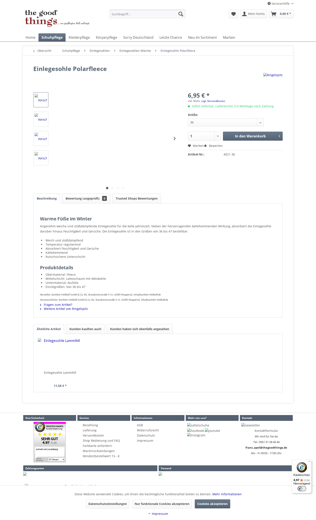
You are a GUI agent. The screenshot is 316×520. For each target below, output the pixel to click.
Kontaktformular (266, 431)
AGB (140, 425)
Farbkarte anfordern (97, 446)
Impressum (145, 440)
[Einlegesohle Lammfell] (60, 353)
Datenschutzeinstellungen (107, 504)
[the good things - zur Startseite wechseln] (57, 20)
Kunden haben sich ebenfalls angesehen (139, 329)
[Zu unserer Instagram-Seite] (196, 435)
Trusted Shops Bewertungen (137, 198)
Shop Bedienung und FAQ (101, 440)
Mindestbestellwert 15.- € (101, 456)
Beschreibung (47, 198)
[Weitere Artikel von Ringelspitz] (273, 80)
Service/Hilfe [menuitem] (280, 4)
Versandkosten (93, 435)
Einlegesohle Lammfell (60, 373)
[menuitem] (147, 14)
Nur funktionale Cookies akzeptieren (162, 504)
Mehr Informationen (227, 494)
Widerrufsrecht (148, 430)
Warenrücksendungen (99, 451)
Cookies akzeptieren (212, 504)
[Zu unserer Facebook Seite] (195, 430)
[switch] (302, 488)
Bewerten (215, 146)
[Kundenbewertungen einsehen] (50, 442)
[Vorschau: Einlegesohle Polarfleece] (40, 99)
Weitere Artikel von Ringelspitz (65, 309)
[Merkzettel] (233, 14)
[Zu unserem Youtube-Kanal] (212, 430)
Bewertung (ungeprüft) (85, 198)
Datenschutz (146, 435)
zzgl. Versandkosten (213, 101)
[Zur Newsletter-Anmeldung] (250, 425)
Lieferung (90, 430)
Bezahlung (90, 425)
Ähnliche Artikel (49, 329)
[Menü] (309, 462)
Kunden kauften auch (85, 329)
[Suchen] (180, 14)
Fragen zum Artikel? (57, 305)
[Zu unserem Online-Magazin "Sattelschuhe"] (198, 425)
